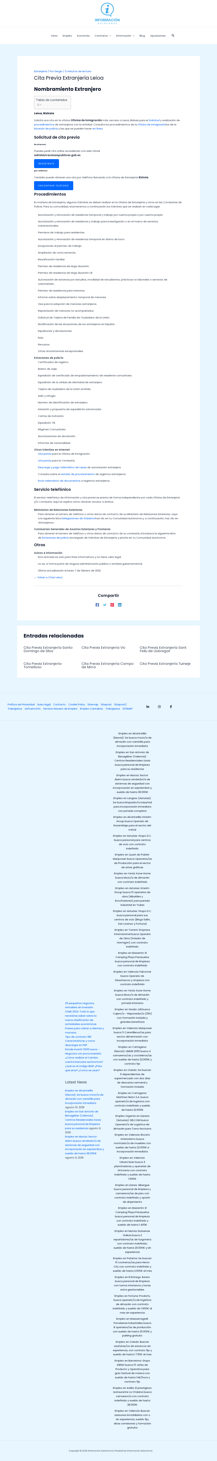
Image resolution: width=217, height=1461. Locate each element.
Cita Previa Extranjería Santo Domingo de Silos (48, 649)
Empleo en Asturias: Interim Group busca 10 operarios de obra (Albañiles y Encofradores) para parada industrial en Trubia (132, 896)
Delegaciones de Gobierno (78, 518)
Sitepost (106, 704)
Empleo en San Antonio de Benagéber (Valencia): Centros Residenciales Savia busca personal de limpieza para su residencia (83, 1120)
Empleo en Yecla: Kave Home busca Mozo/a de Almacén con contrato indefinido (132, 878)
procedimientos (44, 124)
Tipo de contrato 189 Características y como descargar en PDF (80, 1041)
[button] (173, 35)
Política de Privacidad (21, 704)
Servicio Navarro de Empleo (60, 708)
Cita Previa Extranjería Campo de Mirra (108, 665)
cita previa (44, 454)
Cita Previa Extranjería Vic (103, 647)
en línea (98, 128)
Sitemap (92, 704)
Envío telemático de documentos (59, 480)
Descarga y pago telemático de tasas (62, 467)
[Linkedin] (119, 605)
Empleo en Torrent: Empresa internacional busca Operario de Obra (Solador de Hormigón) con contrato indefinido (132, 938)
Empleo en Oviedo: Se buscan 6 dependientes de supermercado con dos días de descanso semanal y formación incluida (132, 1078)
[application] (109, 35)
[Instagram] (159, 706)
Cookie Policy (76, 704)
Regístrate (46, 163)
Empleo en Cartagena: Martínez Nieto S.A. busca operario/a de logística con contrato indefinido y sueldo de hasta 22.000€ (132, 1101)
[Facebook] (97, 605)
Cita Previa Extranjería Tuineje (165, 663)
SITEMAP (128, 708)
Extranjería (40, 71)
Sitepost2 (120, 704)
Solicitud (154, 120)
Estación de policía (46, 128)
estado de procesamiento (78, 474)
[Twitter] (104, 605)
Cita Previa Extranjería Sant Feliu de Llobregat (163, 649)
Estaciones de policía (55, 537)
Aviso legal (44, 704)
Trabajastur (15, 708)
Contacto (59, 704)
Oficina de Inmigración (152, 124)
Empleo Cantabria (91, 708)
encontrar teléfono (53, 185)
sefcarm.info (33, 708)
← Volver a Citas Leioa (48, 577)
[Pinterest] (112, 605)
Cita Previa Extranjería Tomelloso (43, 665)
